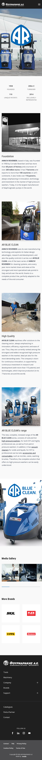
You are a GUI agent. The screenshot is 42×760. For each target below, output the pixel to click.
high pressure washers (11, 441)
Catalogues (8, 707)
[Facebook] (13, 733)
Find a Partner (9, 712)
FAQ (13, 744)
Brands (6, 688)
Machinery (7, 677)
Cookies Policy (8, 748)
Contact (6, 717)
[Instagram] (24, 733)
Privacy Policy (21, 744)
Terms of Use (20, 748)
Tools (5, 672)
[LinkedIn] (18, 733)
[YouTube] (29, 733)
